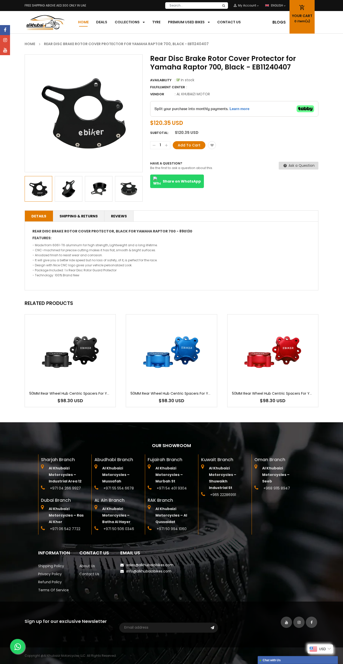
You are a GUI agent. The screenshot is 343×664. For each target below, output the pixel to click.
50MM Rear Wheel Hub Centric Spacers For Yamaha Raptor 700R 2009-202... (197, 393)
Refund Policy (50, 582)
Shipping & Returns (79, 216)
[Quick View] (85, 368)
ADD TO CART (246, 649)
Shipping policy (51, 565)
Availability (161, 80)
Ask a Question (301, 165)
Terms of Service (53, 590)
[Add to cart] (70, 368)
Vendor (157, 94)
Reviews (119, 216)
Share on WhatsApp (182, 181)
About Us (87, 565)
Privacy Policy (50, 573)
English (277, 5)
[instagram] (5, 40)
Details (38, 216)
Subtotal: (159, 132)
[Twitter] (5, 50)
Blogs (279, 22)
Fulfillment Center (167, 87)
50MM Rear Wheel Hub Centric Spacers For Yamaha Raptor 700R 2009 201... (94, 393)
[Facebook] (5, 30)
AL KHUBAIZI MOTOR (193, 94)
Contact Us (89, 573)
